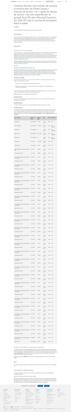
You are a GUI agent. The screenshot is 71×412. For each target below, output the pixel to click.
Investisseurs (59, 396)
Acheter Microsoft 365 (49, 1)
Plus (43, 1)
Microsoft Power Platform (50, 400)
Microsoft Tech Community (50, 397)
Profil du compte (17, 391)
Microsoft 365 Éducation (28, 396)
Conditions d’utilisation (33, 382)
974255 (15, 376)
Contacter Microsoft (6, 408)
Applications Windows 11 (7, 403)
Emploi (58, 391)
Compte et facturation (38, 1)
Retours (16, 396)
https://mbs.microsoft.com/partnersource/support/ (23, 67)
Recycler (16, 399)
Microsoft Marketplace (49, 398)
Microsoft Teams (38, 401)
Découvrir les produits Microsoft (8, 402)
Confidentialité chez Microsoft (61, 394)
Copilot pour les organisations (7, 396)
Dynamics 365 (37, 396)
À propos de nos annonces (61, 408)
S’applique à (16, 26)
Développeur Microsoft (50, 391)
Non (47, 385)
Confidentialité (35, 408)
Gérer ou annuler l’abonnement (14, 408)
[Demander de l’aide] (64, 1)
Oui (40, 385)
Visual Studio (48, 403)
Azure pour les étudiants (28, 403)
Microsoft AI (37, 391)
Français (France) (7, 406)
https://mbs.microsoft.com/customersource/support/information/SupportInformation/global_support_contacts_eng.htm (35, 69)
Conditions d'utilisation (41, 408)
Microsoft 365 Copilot (38, 399)
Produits (27, 1)
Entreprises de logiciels (50, 402)
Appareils (31, 1)
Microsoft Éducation (28, 391)
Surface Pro (5, 391)
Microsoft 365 (19, 1)
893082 (15, 94)
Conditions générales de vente (49, 408)
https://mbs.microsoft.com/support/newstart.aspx (23, 61)
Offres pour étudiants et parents (29, 402)
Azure (36, 394)
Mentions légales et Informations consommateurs (25, 408)
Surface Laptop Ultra (6, 394)
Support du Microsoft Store (18, 394)
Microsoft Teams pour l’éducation (29, 394)
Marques (56, 408)
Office (23, 1)
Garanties (16, 401)
